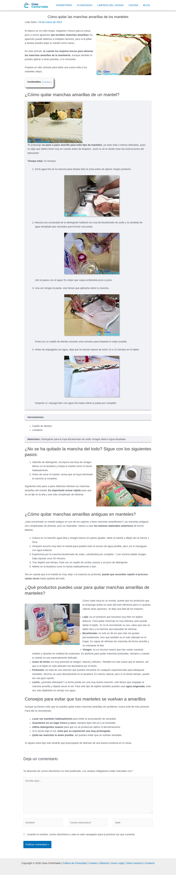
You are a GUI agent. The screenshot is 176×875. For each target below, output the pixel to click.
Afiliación (104, 863)
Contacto (150, 863)
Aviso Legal (117, 863)
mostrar (46, 82)
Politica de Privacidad (74, 863)
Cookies (92, 863)
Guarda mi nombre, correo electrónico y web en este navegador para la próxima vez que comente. (81, 834)
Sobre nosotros (134, 863)
